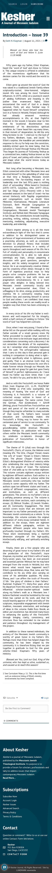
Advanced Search (11, 808)
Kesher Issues (9, 804)
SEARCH (13, 4)
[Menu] (48, 18)
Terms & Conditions (12, 816)
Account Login (10, 800)
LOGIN (24, 4)
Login (46, 698)
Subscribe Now (10, 796)
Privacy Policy (9, 812)
